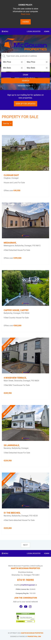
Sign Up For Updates (25, 104)
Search (25, 81)
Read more (25, 14)
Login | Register (33, 31)
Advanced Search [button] (24, 86)
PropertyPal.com (34, 636)
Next (25, 545)
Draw (25, 75)
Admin (46, 31)
